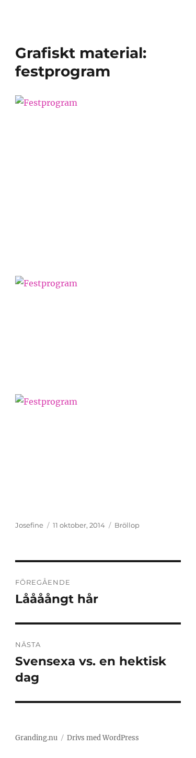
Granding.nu (36, 737)
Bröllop (127, 525)
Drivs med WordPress (103, 737)
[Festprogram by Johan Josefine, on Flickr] (98, 178)
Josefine (29, 525)
